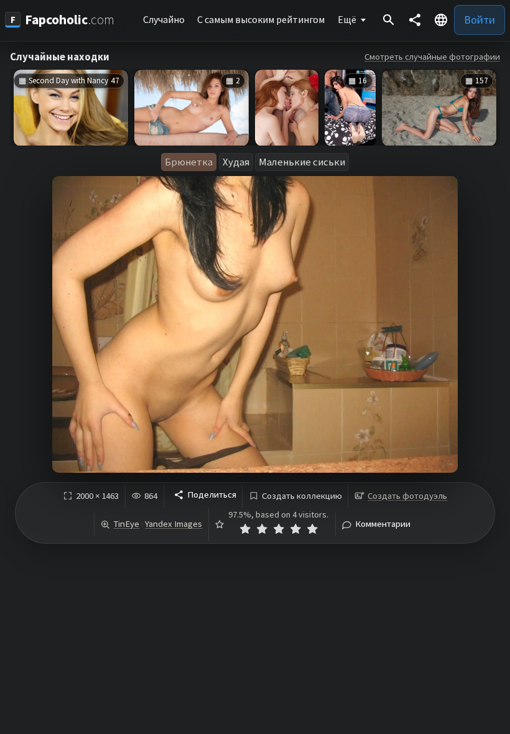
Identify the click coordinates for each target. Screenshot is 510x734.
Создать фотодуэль (407, 495)
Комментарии (382, 524)
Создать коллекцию (302, 496)
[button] (441, 20)
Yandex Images (173, 523)
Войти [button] (479, 19)
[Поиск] (389, 20)
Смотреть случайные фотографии (432, 56)
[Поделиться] (415, 20)
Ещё (347, 19)
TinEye (126, 523)
